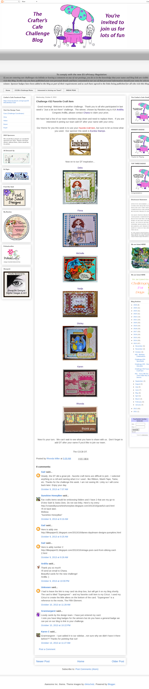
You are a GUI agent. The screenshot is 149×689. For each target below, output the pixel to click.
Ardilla (44, 563)
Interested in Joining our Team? (49, 90)
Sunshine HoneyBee (51, 495)
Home (8, 90)
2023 (135, 314)
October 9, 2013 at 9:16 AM (54, 519)
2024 (135, 311)
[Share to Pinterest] (87, 459)
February (138, 402)
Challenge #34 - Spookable (140, 360)
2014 (135, 340)
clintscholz (89, 684)
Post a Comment (47, 649)
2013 (135, 343)
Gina (5, 117)
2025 (135, 308)
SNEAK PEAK (71, 90)
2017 (135, 331)
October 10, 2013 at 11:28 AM (55, 604)
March (137, 399)
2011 (135, 411)
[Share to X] (83, 459)
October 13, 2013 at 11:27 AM (55, 643)
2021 (135, 320)
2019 (135, 326)
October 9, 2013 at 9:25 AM (54, 536)
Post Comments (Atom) (86, 669)
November (139, 349)
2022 (135, 317)
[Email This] (79, 459)
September (139, 381)
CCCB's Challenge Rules (24, 90)
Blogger (111, 684)
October (138, 352)
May (137, 393)
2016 (135, 334)
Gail (43, 472)
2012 (135, 408)
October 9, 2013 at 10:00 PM (55, 581)
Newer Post (43, 661)
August (138, 384)
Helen (5, 120)
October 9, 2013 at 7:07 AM (54, 489)
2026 (135, 305)
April (137, 396)
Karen (5, 124)
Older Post (118, 661)
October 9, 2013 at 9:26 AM (54, 557)
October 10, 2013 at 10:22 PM (55, 625)
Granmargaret (48, 611)
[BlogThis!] (81, 459)
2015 (135, 337)
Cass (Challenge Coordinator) (13, 113)
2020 (135, 322)
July (137, 387)
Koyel (5, 128)
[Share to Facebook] (85, 459)
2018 (135, 328)
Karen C (45, 631)
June (137, 390)
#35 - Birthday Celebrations (140, 355)
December (139, 346)
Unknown (46, 587)
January (138, 405)
